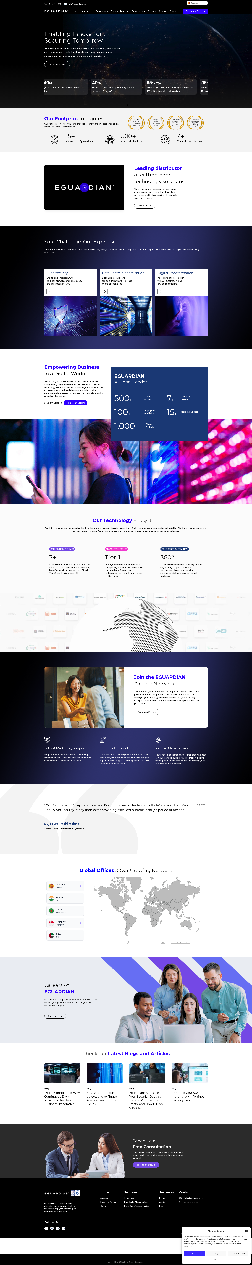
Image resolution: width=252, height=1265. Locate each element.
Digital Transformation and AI (136, 1206)
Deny (216, 1253)
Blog (46, 1088)
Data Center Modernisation (136, 1202)
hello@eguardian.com (77, 4)
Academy (163, 1202)
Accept (194, 1253)
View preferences (237, 1253)
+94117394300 (54, 4)
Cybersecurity (130, 1198)
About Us (104, 1198)
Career (103, 1206)
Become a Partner (108, 1202)
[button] (246, 1231)
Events (162, 1198)
